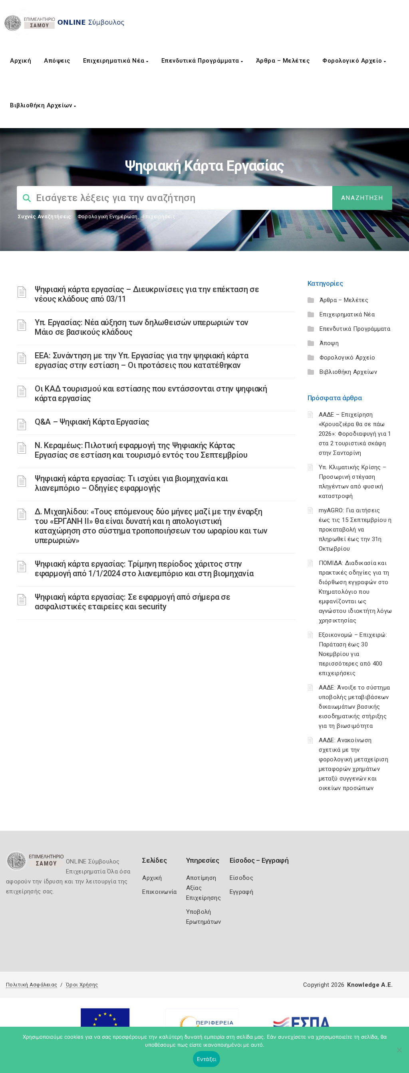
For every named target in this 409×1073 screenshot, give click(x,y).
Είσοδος (241, 877)
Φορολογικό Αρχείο (353, 60)
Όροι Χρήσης (82, 985)
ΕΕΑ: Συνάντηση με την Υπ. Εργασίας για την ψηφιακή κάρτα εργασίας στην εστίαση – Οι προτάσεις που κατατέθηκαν (141, 360)
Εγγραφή (241, 891)
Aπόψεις (57, 60)
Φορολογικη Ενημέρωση (107, 216)
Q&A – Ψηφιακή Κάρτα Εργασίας (92, 422)
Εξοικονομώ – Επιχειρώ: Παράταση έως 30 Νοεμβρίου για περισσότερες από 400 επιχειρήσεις (353, 654)
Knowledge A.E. (370, 984)
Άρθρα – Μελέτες (283, 60)
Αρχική (20, 60)
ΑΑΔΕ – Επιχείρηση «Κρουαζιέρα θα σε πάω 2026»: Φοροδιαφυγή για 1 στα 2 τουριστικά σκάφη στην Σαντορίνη (355, 433)
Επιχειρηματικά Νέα (115, 60)
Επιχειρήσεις (159, 216)
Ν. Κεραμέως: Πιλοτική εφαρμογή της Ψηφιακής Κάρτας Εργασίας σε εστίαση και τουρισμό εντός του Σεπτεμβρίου (141, 450)
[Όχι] (399, 1054)
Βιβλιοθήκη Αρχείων (42, 105)
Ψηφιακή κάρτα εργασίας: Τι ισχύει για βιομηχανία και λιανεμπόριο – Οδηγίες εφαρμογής (131, 483)
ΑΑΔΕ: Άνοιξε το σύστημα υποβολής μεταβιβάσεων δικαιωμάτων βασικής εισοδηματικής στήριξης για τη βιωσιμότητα (354, 706)
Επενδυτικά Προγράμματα (201, 60)
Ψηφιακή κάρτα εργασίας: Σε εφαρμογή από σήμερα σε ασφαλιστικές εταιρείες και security (132, 601)
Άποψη (329, 343)
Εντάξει (206, 1059)
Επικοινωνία (159, 891)
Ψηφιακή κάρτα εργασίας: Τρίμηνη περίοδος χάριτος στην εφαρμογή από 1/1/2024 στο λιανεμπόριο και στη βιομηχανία (144, 568)
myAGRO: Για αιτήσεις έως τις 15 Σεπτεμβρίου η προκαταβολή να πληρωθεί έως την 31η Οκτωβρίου (355, 529)
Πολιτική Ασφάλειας (31, 985)
